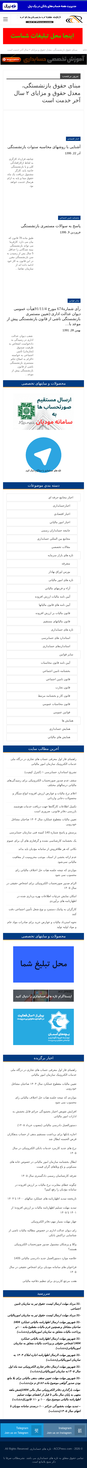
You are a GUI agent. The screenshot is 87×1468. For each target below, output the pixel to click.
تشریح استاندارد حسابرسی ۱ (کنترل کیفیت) (50, 772)
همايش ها (67, 720)
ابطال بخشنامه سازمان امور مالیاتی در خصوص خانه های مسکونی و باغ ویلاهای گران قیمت (43, 1164)
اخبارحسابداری (61, 505)
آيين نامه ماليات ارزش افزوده (52, 596)
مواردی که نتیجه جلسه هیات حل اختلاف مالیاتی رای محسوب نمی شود (45, 1100)
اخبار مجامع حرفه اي (60, 497)
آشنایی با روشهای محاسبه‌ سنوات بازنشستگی (44, 147)
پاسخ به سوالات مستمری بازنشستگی (51, 226)
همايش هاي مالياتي (59, 737)
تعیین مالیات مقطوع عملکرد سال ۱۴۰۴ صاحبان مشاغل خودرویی (43, 1086)
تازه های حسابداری (62, 629)
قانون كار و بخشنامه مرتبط (54, 695)
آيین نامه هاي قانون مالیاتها (54, 604)
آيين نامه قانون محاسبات (55, 662)
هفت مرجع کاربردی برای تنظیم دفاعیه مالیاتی (49, 1281)
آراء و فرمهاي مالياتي (57, 588)
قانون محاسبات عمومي (56, 704)
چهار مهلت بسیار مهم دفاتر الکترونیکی (53, 1221)
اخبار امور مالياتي (60, 522)
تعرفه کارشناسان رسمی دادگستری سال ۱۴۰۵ (48, 1175)
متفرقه (66, 563)
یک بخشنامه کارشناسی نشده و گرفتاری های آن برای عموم (41, 840)
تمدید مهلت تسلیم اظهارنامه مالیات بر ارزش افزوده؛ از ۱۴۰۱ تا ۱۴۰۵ (43, 1210)
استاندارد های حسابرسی (55, 637)
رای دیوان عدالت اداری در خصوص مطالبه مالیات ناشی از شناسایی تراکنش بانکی (42, 1233)
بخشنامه (23, 1331)
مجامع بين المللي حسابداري (53, 538)
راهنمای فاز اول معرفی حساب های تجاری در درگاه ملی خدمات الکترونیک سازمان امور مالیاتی (43, 1072)
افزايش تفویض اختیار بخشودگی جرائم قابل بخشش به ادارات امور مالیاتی (44, 1114)
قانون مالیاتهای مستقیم (56, 621)
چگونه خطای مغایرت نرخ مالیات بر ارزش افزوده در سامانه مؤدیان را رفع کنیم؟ (45, 1187)
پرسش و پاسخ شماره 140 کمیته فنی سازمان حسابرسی (42, 832)
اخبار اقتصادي (73, 139)
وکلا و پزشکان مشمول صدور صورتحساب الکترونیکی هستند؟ (45, 1247)
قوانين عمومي (61, 712)
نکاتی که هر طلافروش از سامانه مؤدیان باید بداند (47, 849)
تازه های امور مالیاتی (61, 580)
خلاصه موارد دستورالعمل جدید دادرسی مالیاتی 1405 (45, 1258)
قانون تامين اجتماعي (58, 679)
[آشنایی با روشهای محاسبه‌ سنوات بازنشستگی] (59, 127)
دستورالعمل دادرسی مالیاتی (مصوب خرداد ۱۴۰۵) (46, 1125)
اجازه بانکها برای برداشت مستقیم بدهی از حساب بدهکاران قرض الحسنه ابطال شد (41, 1137)
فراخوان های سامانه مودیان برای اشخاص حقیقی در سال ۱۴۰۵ (42, 1269)
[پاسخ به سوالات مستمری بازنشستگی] (59, 206)
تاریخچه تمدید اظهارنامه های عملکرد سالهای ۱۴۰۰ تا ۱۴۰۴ (41, 1198)
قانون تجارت (62, 687)
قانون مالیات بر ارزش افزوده (53, 613)
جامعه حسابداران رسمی (55, 530)
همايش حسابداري (59, 728)
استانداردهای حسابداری (56, 646)
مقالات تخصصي (60, 547)
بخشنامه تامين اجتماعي (69, 218)
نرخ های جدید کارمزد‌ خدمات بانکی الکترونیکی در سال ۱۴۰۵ (44, 1150)
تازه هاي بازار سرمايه (60, 555)
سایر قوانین (74, 301)
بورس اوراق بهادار (59, 571)
